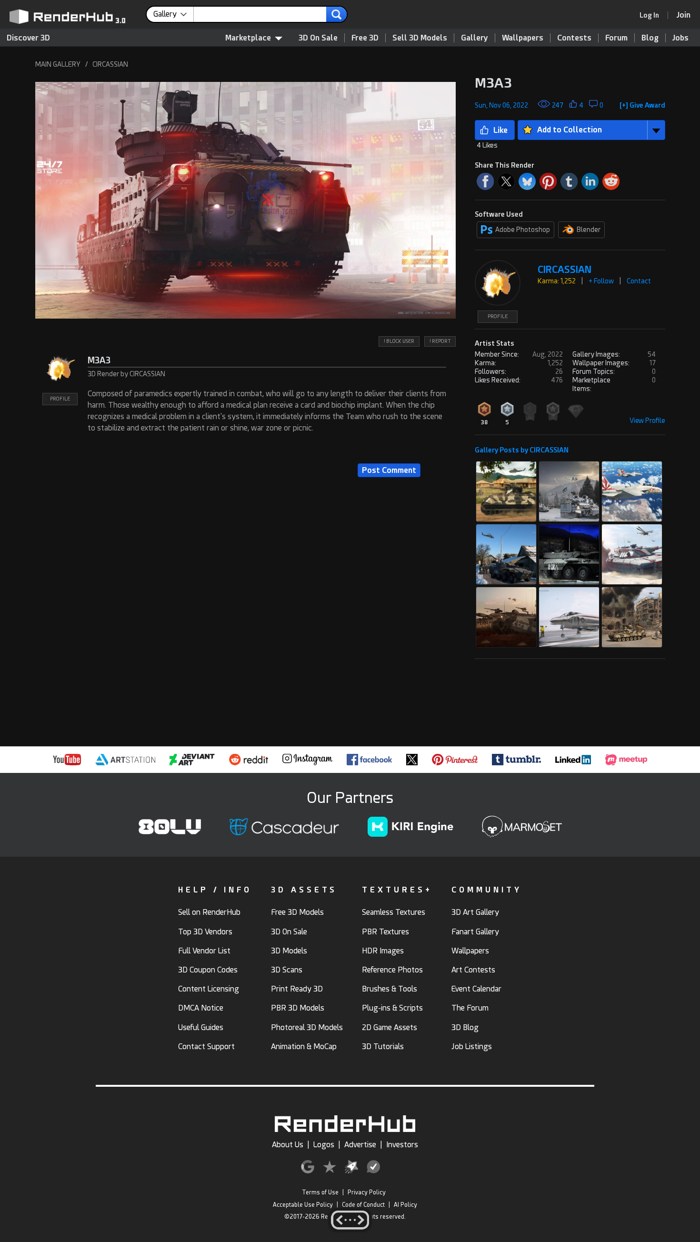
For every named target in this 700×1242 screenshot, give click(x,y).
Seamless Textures (393, 912)
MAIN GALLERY (57, 64)
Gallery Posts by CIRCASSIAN (522, 450)
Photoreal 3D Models (307, 1027)
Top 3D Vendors (205, 931)
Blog (650, 37)
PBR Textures (385, 931)
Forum (616, 37)
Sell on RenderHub (209, 912)
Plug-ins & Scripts (392, 1007)
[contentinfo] (173, 14)
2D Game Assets (389, 1027)
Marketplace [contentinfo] (248, 37)
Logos (323, 1144)
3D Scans (286, 969)
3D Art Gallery (475, 912)
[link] (652, 15)
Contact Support (206, 1046)
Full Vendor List (204, 950)
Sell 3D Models (419, 37)
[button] (245, 200)
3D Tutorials (383, 1046)
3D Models (289, 950)
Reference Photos (392, 969)
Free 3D (365, 37)
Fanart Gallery (475, 931)
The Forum (470, 1007)
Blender (588, 229)
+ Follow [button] (601, 281)
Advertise (360, 1144)
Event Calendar (476, 988)
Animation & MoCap (304, 1046)
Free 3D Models (297, 912)
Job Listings (471, 1046)
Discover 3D (28, 37)
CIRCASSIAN (110, 64)
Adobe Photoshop (522, 229)
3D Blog (465, 1027)
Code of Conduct (363, 1205)
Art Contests (473, 969)
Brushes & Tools (389, 988)
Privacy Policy (367, 1192)
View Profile (647, 420)
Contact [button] (639, 281)
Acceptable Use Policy (303, 1205)
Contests (574, 37)
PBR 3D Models (297, 1007)
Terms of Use (320, 1192)
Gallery (474, 37)
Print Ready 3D (297, 988)
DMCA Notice (200, 1007)
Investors (402, 1144)
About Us (287, 1144)
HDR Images (383, 950)
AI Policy (405, 1205)
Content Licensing (208, 988)
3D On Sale (318, 37)
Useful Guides (200, 1027)
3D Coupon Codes (208, 969)
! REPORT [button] (440, 341)
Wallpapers (522, 37)
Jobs (680, 37)
